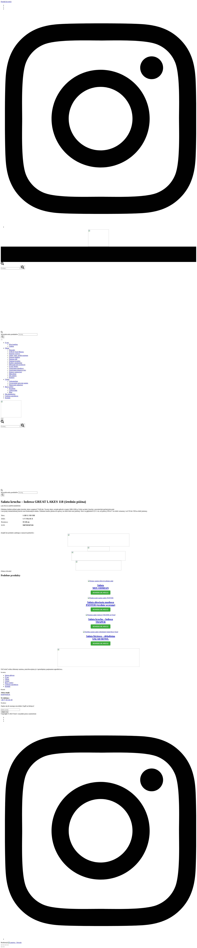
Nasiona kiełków (14, 357)
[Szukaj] (2, 337)
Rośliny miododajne (15, 363)
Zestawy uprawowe (15, 372)
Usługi (7, 379)
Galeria (11, 346)
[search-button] (22, 267)
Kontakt (7, 398)
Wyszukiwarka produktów (9, 334)
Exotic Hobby (13, 366)
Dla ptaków (13, 376)
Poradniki (12, 388)
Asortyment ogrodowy (16, 368)
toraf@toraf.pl (5, 694)
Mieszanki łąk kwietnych (17, 365)
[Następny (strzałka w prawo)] (4, 946)
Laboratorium (13, 381)
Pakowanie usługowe (16, 385)
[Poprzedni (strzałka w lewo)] (1, 946)
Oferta (7, 348)
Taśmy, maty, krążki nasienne (18, 355)
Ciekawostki (13, 390)
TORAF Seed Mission (16, 352)
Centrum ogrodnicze (11, 396)
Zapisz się (5, 712)
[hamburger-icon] (1, 339)
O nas (7, 342)
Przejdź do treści (6, 2)
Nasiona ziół (13, 359)
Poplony (11, 377)
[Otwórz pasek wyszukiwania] (2, 332)
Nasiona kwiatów (14, 361)
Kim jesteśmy (13, 344)
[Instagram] (100, 227)
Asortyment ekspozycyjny (17, 370)
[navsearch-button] (2, 264)
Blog (10, 392)
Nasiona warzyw (14, 354)
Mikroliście (12, 374)
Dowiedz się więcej (100, 592)
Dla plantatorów (10, 394)
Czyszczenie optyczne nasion (18, 383)
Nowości (12, 350)
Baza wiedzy (9, 387)
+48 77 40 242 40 (6, 700)
